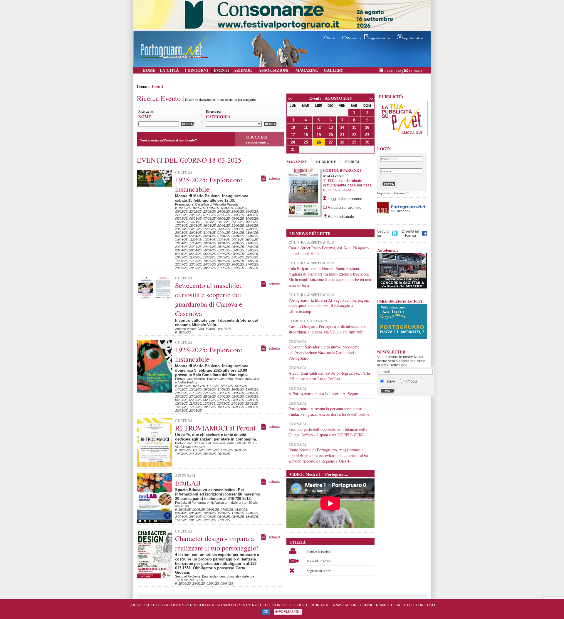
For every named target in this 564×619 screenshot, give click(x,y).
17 (293, 135)
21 (342, 135)
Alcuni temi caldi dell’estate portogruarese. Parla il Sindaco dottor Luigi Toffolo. (329, 375)
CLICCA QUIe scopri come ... (257, 140)
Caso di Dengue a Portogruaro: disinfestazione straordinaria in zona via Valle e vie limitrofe (326, 329)
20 (331, 135)
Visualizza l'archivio (344, 207)
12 (319, 127)
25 (306, 142)
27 (331, 142)
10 (293, 127)
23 (367, 135)
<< (290, 98)
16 (367, 127)
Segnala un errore (319, 570)
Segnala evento (379, 38)
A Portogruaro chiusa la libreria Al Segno (323, 393)
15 (354, 127)
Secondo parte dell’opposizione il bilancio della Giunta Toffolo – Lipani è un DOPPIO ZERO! (327, 432)
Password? (401, 193)
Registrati (383, 193)
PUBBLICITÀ (392, 71)
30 (367, 142)
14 (342, 127)
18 (306, 135)
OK (265, 612)
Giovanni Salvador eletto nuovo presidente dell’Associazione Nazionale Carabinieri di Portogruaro (323, 352)
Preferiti (352, 38)
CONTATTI (416, 71)
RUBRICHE (326, 161)
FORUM (352, 161)
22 (354, 135)
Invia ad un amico (319, 560)
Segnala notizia (412, 38)
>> (371, 98)
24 (293, 142)
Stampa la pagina (318, 551)
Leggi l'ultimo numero (345, 198)
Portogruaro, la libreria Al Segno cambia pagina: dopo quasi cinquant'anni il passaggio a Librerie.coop (329, 305)
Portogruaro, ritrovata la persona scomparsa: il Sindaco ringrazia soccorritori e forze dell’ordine (328, 411)
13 (331, 127)
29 (354, 142)
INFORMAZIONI (288, 612)
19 (319, 135)
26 (319, 142)
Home (331, 38)
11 (306, 127)
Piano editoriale (340, 216)
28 (342, 142)
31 (293, 149)
